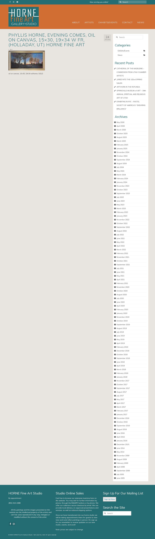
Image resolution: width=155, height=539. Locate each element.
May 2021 (120, 276)
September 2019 (123, 324)
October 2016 (122, 422)
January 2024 (122, 182)
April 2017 (121, 403)
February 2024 (122, 178)
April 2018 (121, 366)
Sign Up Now (109, 499)
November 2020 (123, 287)
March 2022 (121, 250)
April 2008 (121, 467)
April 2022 (121, 246)
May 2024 (120, 171)
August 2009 (122, 459)
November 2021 (123, 257)
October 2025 (122, 133)
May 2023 (120, 205)
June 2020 (120, 302)
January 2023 (122, 216)
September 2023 (123, 193)
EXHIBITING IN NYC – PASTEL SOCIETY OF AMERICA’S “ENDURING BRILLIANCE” (131, 105)
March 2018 (121, 369)
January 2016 (122, 441)
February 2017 (122, 411)
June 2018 (120, 362)
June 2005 (120, 478)
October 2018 (122, 354)
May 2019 (120, 339)
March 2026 (121, 130)
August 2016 (122, 429)
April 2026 (121, 126)
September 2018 (123, 358)
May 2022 (120, 242)
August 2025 (122, 137)
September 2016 (123, 426)
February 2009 (122, 463)
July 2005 (120, 474)
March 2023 (121, 208)
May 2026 (120, 122)
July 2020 (120, 298)
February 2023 (122, 212)
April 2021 (121, 280)
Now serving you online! (99, 2)
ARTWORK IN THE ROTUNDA (128, 87)
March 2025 (121, 141)
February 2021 (122, 283)
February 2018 (122, 373)
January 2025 (122, 148)
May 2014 (120, 452)
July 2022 (120, 235)
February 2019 (122, 347)
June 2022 (120, 238)
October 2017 (122, 384)
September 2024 (123, 160)
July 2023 (120, 197)
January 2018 (122, 377)
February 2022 (122, 253)
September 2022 (123, 227)
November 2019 (123, 317)
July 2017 (120, 396)
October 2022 (122, 223)
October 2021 (122, 261)
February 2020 (122, 309)
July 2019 (120, 332)
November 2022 (123, 220)
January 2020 (122, 313)
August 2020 (122, 294)
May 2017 (120, 399)
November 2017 (123, 381)
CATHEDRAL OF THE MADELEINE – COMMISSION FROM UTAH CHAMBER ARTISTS (131, 72)
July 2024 (120, 167)
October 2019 (122, 321)
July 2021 (120, 268)
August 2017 (122, 392)
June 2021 (120, 272)
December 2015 (123, 444)
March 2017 (121, 407)
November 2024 (123, 152)
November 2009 (123, 456)
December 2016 (123, 418)
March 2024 (121, 175)
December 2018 (123, 351)
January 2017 (122, 414)
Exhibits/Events (123, 51)
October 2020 (122, 291)
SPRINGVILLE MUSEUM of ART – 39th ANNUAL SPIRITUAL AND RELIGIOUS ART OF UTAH (131, 94)
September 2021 (123, 265)
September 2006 (123, 471)
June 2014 (120, 448)
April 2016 (121, 437)
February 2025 (122, 145)
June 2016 (120, 433)
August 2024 (122, 163)
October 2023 (122, 190)
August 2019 (122, 328)
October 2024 (122, 156)
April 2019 (121, 343)
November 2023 (123, 186)
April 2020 (121, 306)
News (120, 55)
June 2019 (120, 336)
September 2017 (123, 388)
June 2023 (120, 201)
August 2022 (122, 231)
